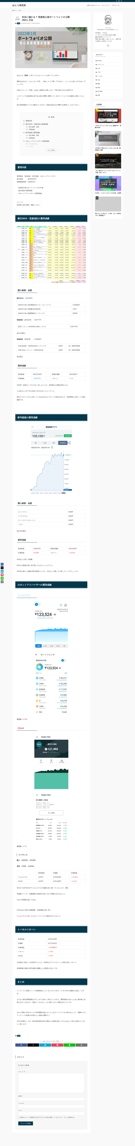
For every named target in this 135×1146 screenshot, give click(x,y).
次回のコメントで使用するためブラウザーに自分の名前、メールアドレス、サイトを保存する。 (47, 1117)
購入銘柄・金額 (34, 127)
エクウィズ (100, 64)
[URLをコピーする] (81, 1045)
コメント (21, 1071)
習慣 (98, 87)
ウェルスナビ (33, 144)
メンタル (99, 76)
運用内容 (29, 121)
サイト (20, 1110)
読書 (98, 95)
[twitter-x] (116, 1)
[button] (21, 1045)
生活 (98, 80)
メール (21, 1103)
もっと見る (51, 150)
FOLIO (31, 146)
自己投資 (99, 91)
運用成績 (32, 129)
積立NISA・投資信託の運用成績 (37, 124)
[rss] (119, 1)
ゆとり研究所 (19, 5)
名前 (20, 1096)
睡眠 (98, 83)
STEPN (99, 60)
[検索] (121, 1)
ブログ (99, 72)
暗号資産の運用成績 (33, 133)
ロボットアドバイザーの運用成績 (37, 141)
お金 (18, 23)
